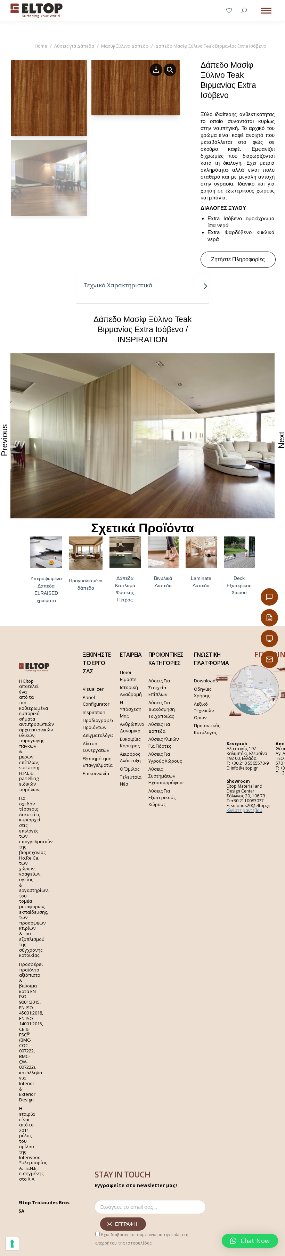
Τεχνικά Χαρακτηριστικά (118, 285)
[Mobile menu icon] (266, 10)
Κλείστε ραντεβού (244, 810)
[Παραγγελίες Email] (269, 659)
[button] (250, 1241)
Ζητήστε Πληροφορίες (238, 259)
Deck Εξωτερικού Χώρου (239, 585)
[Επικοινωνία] (269, 597)
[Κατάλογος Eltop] (269, 617)
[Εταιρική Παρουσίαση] (269, 638)
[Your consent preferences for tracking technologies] (12, 1243)
